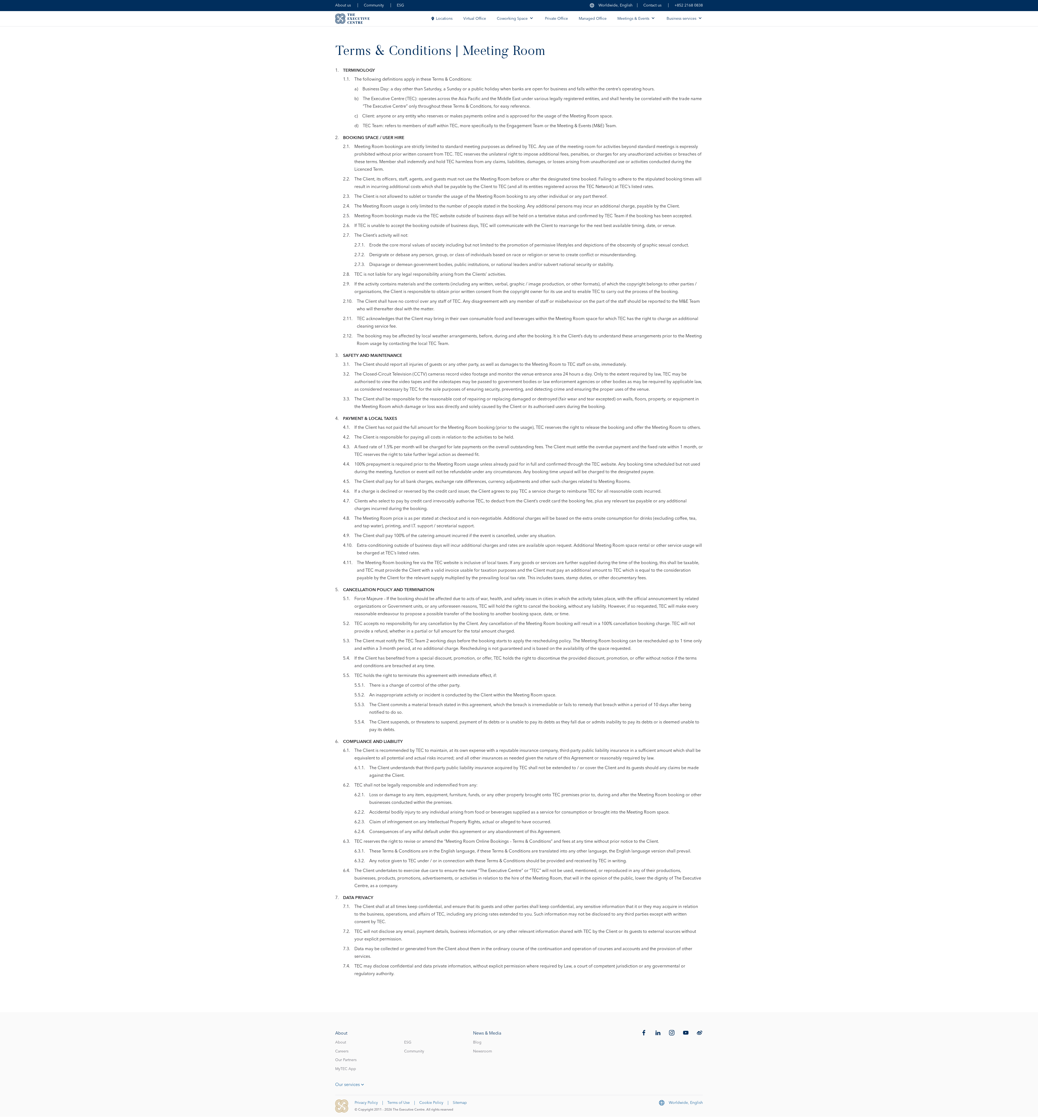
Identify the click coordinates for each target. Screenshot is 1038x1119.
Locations (444, 18)
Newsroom (482, 1051)
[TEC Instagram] (671, 1032)
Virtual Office (474, 18)
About (340, 1042)
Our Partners (346, 1060)
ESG (400, 5)
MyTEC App (345, 1069)
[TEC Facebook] (644, 1032)
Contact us (652, 5)
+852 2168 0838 (688, 5)
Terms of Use (398, 1103)
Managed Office (593, 18)
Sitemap (460, 1103)
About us (343, 5)
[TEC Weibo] (699, 1032)
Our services (347, 1084)
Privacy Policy (366, 1103)
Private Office (556, 18)
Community (374, 5)
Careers (341, 1051)
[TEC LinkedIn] (658, 1032)
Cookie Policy (431, 1103)
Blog (477, 1042)
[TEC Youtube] (686, 1032)
